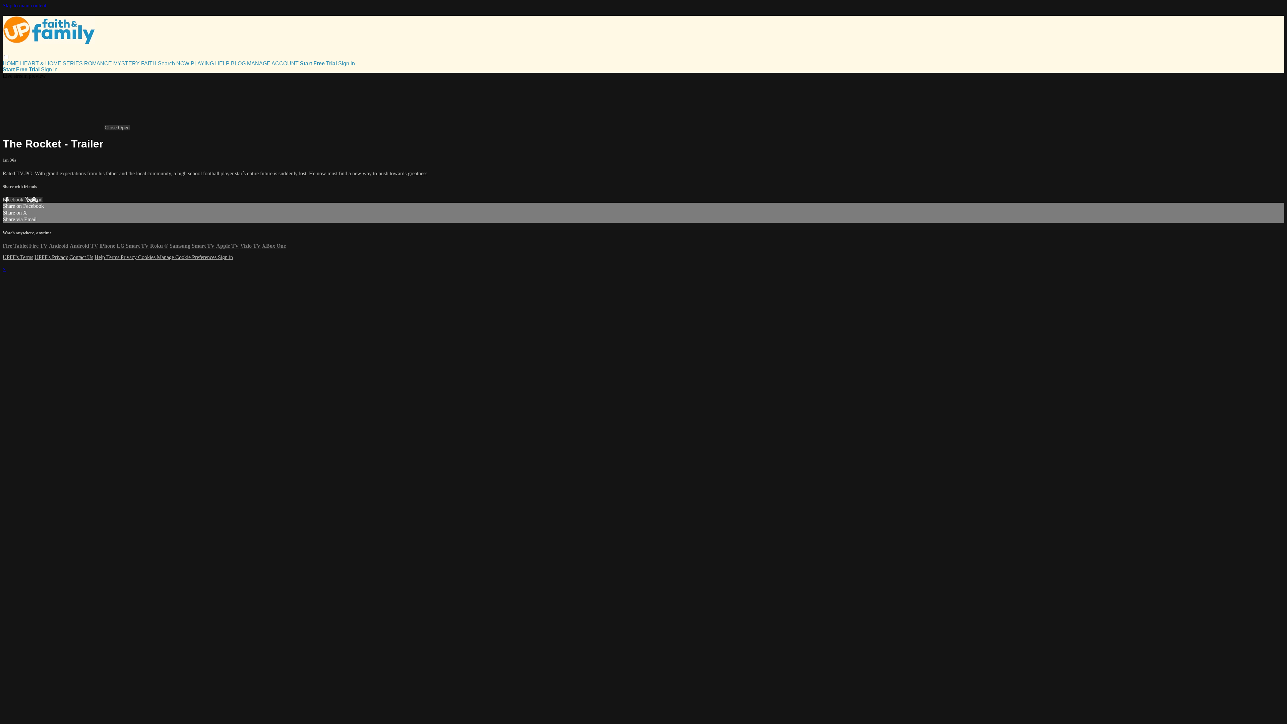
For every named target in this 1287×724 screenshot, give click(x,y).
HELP (222, 63)
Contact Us (81, 257)
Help (100, 257)
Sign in (346, 63)
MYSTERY (127, 63)
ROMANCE (98, 63)
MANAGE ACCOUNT (273, 63)
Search (167, 63)
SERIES (73, 63)
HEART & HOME (41, 63)
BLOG (238, 63)
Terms (113, 257)
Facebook (14, 199)
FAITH (149, 63)
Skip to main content (24, 5)
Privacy (129, 257)
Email (36, 199)
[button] (6, 57)
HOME (11, 63)
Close (111, 127)
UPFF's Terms (18, 257)
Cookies (147, 257)
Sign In (49, 69)
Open (124, 127)
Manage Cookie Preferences (187, 257)
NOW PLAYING (195, 63)
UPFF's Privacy (51, 257)
